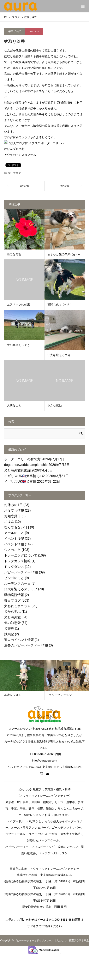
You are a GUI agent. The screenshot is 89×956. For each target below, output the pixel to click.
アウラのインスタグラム (20, 154)
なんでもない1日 (16, 527)
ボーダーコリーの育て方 (22, 459)
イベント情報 (14, 544)
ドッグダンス (14, 567)
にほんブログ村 (14, 149)
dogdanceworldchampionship (26, 465)
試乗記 (9, 634)
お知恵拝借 (12, 516)
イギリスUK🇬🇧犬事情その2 (24, 476)
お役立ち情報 (14, 510)
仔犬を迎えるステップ (20, 589)
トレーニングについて (20, 555)
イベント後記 (14, 538)
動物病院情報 (14, 595)
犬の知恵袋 (12, 623)
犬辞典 (9, 628)
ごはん (9, 521)
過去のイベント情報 (19, 640)
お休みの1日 (13, 505)
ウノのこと (12, 550)
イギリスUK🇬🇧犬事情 (20, 481)
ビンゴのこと (14, 578)
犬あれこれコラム (17, 606)
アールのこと (14, 533)
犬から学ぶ (12, 611)
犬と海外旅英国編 (17, 470)
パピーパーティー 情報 (21, 572)
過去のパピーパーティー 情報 (26, 645)
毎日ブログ (14, 31)
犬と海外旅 (12, 617)
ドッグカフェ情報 (17, 561)
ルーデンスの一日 (17, 583)
